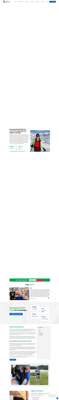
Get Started (52, 1)
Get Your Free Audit (16, 314)
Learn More (13, 359)
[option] (40, 293)
